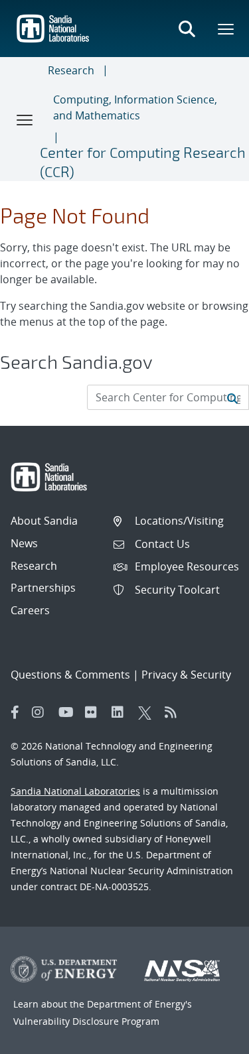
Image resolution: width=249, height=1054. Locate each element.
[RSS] (175, 712)
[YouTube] (68, 712)
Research (71, 70)
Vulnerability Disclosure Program (86, 1021)
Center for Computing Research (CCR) (143, 161)
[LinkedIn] (121, 712)
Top (209, 1038)
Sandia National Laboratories (75, 791)
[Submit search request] (232, 397)
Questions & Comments (70, 674)
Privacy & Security (186, 674)
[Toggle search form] (186, 28)
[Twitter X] (148, 712)
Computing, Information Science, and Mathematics (135, 107)
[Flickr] (95, 712)
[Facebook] (15, 712)
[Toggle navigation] (25, 119)
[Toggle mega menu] (226, 28)
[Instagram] (42, 712)
